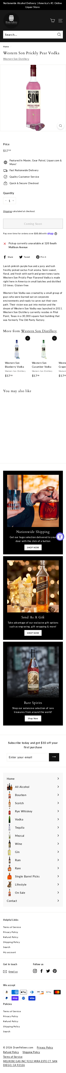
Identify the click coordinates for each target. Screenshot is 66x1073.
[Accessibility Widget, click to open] (60, 536)
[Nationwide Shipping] (33, 501)
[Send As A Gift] (33, 586)
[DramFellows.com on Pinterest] (55, 971)
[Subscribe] (54, 757)
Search (6, 947)
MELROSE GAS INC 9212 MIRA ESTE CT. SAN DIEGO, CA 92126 (30, 1063)
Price (6, 144)
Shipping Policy (11, 942)
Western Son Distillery (16, 58)
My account (9, 952)
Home (6, 46)
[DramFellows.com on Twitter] (48, 971)
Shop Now (33, 718)
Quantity (8, 193)
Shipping (7, 211)
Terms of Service (12, 927)
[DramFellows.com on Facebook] (41, 971)
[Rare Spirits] (33, 672)
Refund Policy (10, 937)
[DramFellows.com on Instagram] (35, 971)
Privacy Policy (10, 932)
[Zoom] (60, 125)
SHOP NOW (33, 547)
